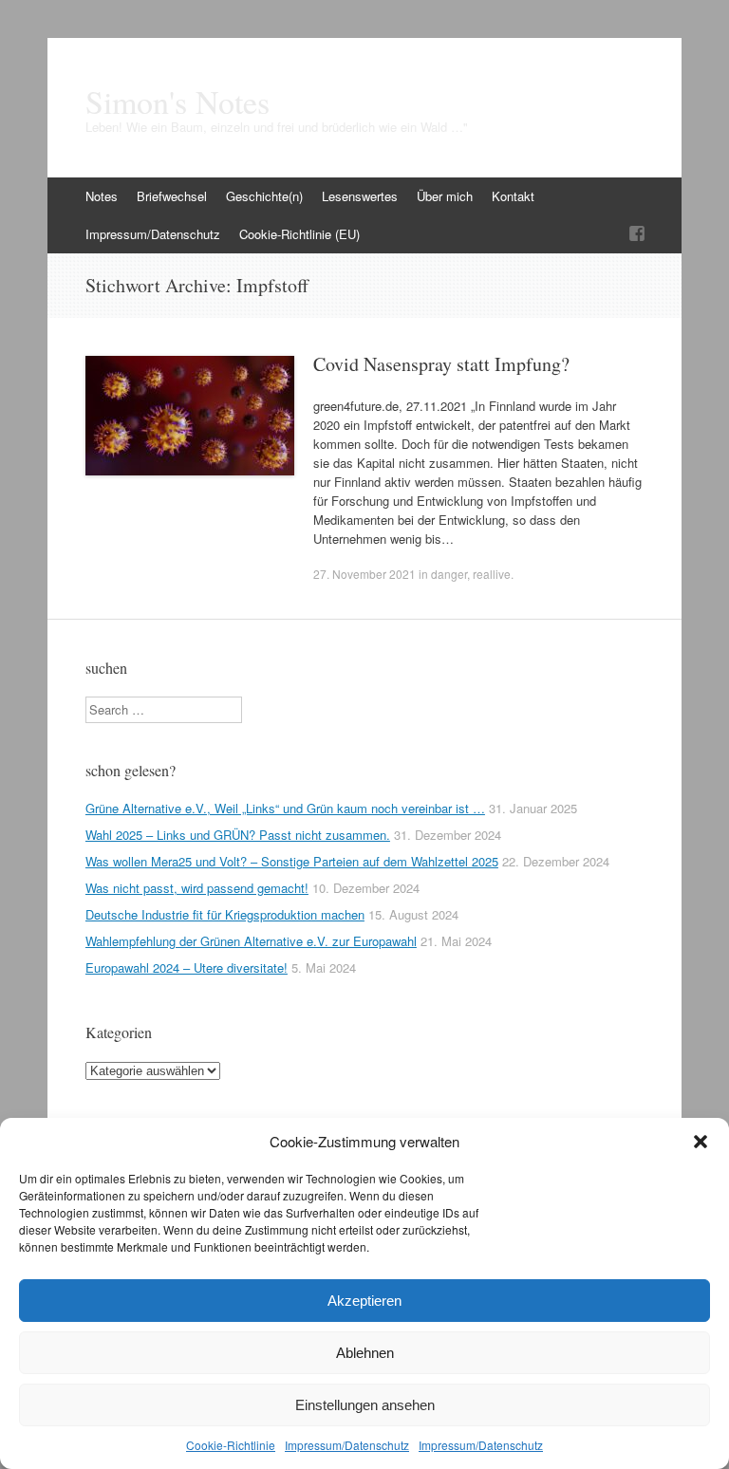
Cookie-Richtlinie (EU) (299, 234)
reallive (492, 574)
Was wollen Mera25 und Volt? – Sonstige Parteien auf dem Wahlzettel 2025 (291, 861)
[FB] (637, 233)
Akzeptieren (364, 1300)
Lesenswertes (360, 196)
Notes (101, 196)
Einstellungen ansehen (365, 1405)
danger (449, 574)
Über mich (445, 196)
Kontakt (513, 196)
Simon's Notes (177, 101)
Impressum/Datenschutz (347, 1445)
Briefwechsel (172, 196)
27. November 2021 (364, 574)
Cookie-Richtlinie (230, 1445)
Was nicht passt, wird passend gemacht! (196, 888)
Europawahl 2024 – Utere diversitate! (186, 967)
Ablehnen (365, 1353)
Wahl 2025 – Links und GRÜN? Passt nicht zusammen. (237, 835)
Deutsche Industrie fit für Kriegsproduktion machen (224, 914)
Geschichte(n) (264, 196)
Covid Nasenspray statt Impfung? (441, 364)
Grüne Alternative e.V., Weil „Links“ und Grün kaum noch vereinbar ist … (285, 808)
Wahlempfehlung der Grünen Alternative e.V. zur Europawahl (251, 941)
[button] (700, 1141)
